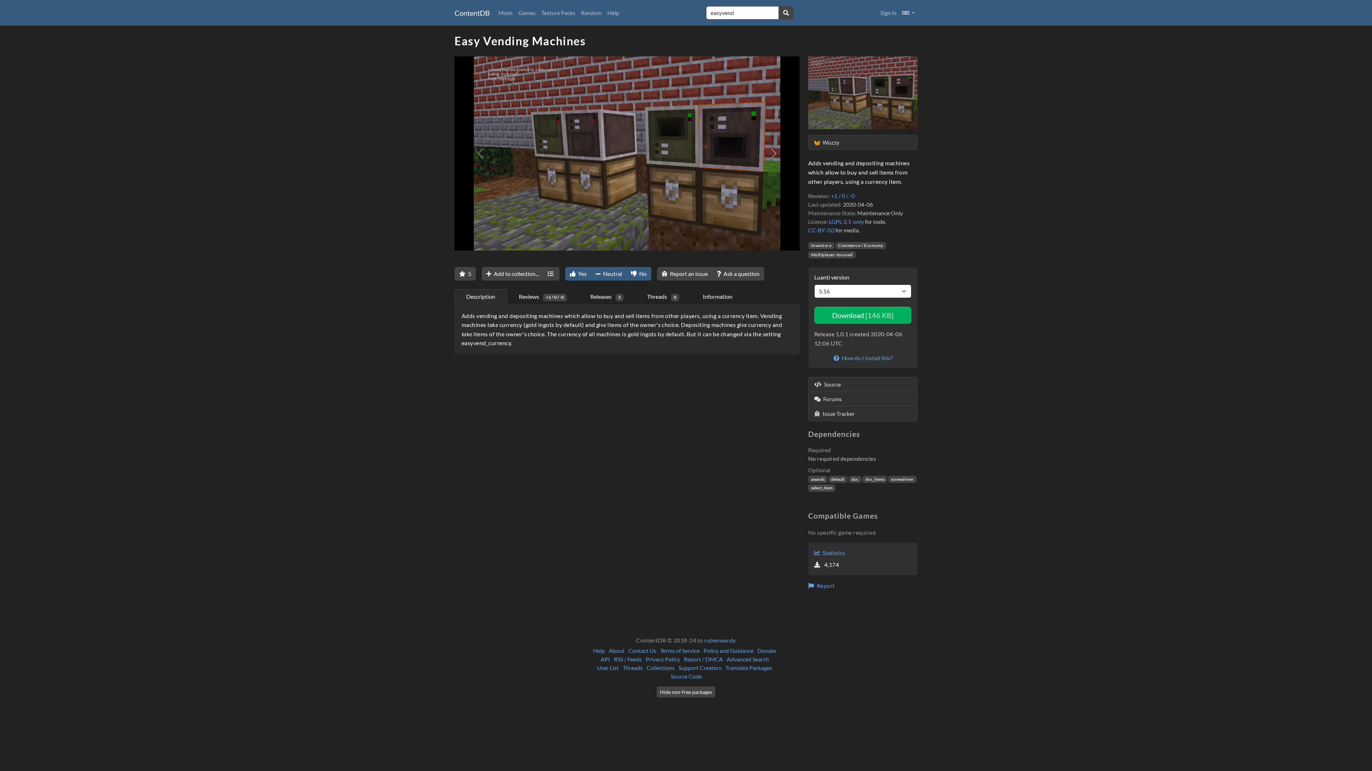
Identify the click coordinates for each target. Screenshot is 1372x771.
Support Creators (699, 667)
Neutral (612, 273)
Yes (582, 273)
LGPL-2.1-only (846, 221)
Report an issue (688, 273)
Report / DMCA (703, 659)
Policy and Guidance (729, 650)
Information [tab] (717, 296)
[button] (908, 13)
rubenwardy (720, 640)
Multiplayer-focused (832, 254)
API (605, 659)
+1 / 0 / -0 (843, 195)
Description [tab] (480, 296)
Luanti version (831, 277)
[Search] (786, 13)
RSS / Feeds (628, 659)
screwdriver (902, 479)
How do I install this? (867, 357)
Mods (505, 12)
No (642, 273)
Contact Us (642, 650)
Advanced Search (748, 659)
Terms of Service (680, 650)
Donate (766, 650)
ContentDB (472, 13)
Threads (633, 667)
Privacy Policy (663, 659)
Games (527, 12)
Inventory (821, 245)
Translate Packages (748, 667)
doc (855, 479)
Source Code (686, 676)
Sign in (888, 12)
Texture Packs (558, 12)
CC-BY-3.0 (821, 230)
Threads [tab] (661, 296)
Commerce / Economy (860, 245)
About (617, 650)
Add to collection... (516, 273)
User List (608, 667)
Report (825, 585)
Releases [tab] (605, 296)
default (838, 479)
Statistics (833, 552)
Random (591, 12)
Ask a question (741, 273)
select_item (821, 487)
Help (613, 12)
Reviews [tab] (541, 296)
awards (818, 479)
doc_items (875, 479)
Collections (661, 667)
